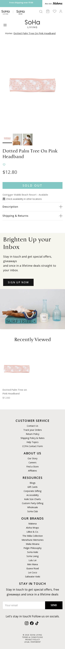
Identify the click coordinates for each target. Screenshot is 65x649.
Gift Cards (32, 486)
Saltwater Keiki (32, 576)
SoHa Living (32, 556)
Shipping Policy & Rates (32, 438)
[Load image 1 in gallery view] (32, 85)
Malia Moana (32, 543)
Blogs (32, 482)
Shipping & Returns (15, 215)
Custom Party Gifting (32, 503)
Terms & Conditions (32, 637)
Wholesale (32, 507)
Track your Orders (32, 429)
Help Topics (32, 442)
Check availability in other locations (24, 198)
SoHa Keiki (32, 552)
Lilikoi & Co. (32, 531)
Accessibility (33, 495)
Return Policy (32, 433)
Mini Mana (32, 564)
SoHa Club (32, 511)
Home (8, 33)
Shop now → (24, 5)
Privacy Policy (32, 640)
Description (10, 206)
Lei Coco (32, 572)
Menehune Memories (33, 539)
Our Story (32, 458)
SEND (54, 605)
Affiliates (32, 470)
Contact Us (32, 425)
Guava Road (32, 568)
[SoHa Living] (32, 23)
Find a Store (32, 466)
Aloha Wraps (32, 527)
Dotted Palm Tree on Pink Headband (35, 33)
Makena (32, 523)
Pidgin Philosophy (32, 548)
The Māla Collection (32, 535)
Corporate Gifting (32, 490)
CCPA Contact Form (32, 446)
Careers (32, 462)
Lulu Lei (32, 560)
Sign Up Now (18, 282)
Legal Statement (32, 642)
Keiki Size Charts (32, 499)
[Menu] (5, 25)
